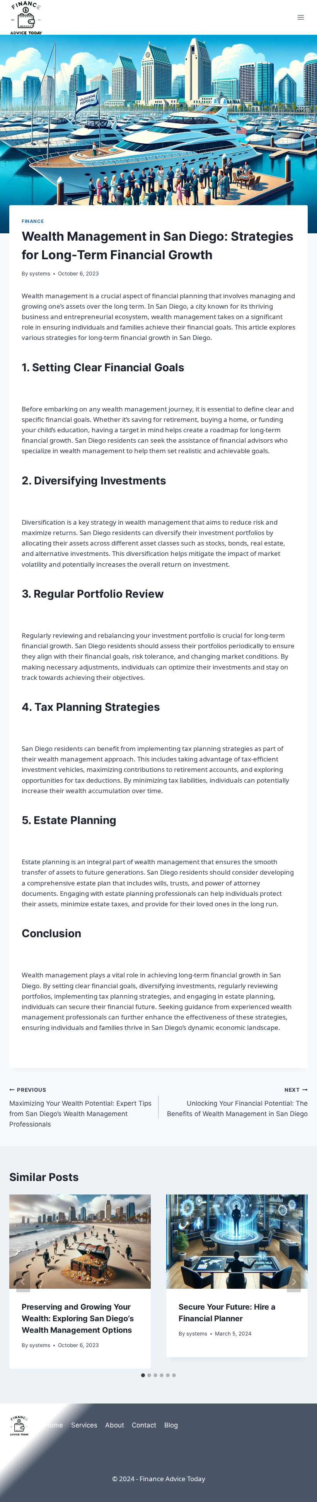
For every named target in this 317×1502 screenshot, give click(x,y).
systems (39, 273)
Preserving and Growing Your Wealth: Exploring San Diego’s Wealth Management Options (78, 1318)
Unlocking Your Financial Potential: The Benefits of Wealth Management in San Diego (237, 1102)
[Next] (294, 1281)
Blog (171, 1425)
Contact (144, 1425)
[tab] (143, 1375)
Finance (33, 221)
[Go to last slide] (23, 1281)
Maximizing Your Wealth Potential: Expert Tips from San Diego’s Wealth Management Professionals (80, 1107)
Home (53, 1425)
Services (84, 1425)
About (114, 1425)
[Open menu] (300, 17)
